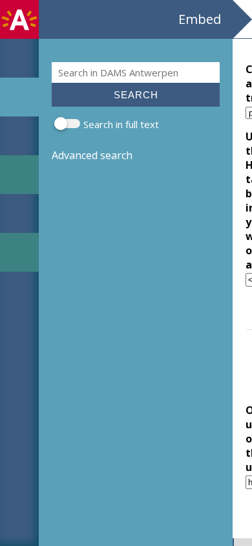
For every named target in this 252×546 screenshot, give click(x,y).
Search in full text (121, 124)
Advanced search (92, 155)
